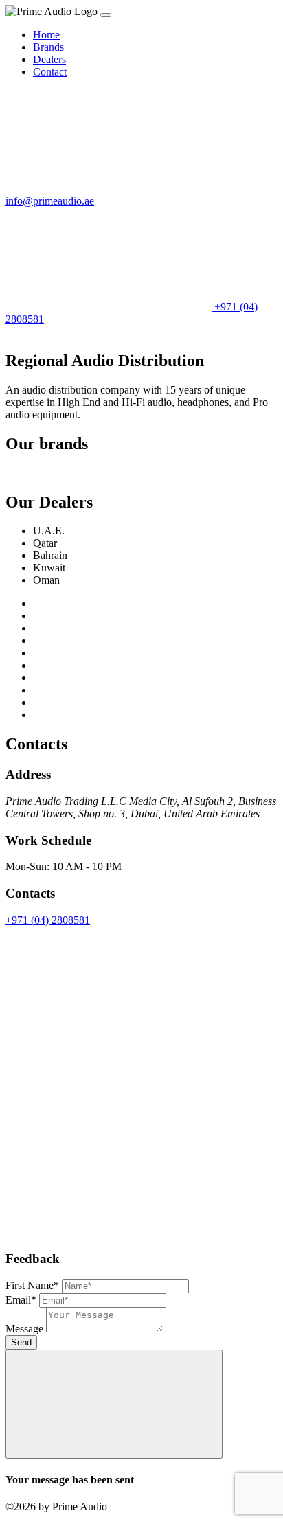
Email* (20, 1300)
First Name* (32, 1285)
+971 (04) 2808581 (47, 920)
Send (21, 1342)
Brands (48, 47)
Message (24, 1328)
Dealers (49, 59)
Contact (50, 72)
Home (46, 35)
